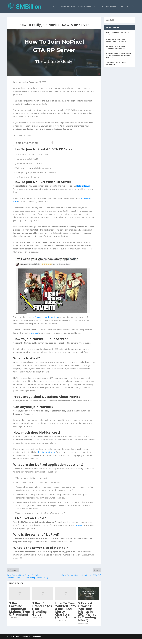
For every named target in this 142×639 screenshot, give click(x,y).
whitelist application (46, 452)
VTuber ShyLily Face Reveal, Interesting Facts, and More (116, 40)
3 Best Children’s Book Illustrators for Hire (118, 33)
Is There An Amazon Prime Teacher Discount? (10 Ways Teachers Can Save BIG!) (118, 55)
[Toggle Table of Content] (49, 142)
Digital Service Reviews (107, 7)
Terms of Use (36, 636)
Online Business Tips (86, 7)
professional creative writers (45, 317)
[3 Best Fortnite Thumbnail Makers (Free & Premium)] (19, 593)
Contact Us (124, 7)
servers (78, 525)
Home (55, 7)
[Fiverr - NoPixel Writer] (52, 285)
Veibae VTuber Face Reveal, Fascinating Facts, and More (116, 47)
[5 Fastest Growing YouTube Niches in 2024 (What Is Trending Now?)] (88, 593)
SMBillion (15, 636)
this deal (35, 333)
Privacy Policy (25, 636)
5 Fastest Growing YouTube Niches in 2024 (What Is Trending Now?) (87, 611)
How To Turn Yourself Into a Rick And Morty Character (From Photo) (65, 610)
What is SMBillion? (68, 7)
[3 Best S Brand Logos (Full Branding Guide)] (42, 593)
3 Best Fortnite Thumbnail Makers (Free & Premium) (19, 609)
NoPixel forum (83, 186)
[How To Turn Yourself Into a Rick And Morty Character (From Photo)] (65, 593)
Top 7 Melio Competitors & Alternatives (115, 63)
